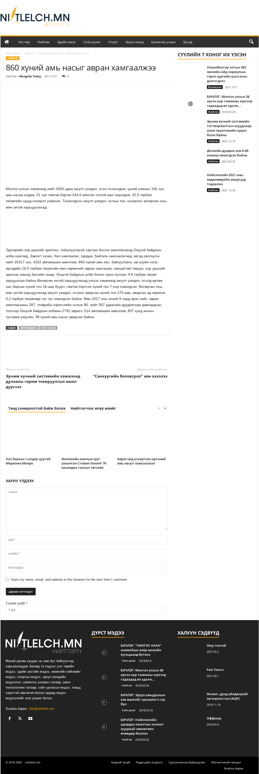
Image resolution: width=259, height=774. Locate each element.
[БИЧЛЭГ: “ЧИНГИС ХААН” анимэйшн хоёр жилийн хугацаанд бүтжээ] (104, 652)
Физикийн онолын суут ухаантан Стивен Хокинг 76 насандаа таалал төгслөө (83, 463)
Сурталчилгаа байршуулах (187, 762)
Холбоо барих (233, 768)
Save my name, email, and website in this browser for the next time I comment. (69, 579)
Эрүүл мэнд (134, 42)
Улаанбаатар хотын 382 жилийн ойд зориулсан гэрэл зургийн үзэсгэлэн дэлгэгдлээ (227, 74)
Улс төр (24, 42)
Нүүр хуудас (13, 53)
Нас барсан (48, 328)
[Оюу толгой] (190, 652)
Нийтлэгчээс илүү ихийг (93, 408)
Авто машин (28, 328)
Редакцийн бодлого (149, 762)
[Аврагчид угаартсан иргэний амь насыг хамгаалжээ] (142, 436)
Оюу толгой (216, 645)
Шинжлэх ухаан (163, 42)
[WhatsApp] (46, 90)
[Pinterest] (34, 90)
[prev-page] (159, 408)
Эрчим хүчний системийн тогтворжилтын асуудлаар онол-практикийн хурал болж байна (229, 128)
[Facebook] (11, 90)
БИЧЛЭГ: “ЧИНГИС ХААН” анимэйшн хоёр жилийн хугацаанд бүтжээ (141, 650)
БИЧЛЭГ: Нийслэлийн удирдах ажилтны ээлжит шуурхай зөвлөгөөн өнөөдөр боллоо (142, 726)
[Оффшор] (190, 725)
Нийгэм (43, 42)
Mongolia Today (30, 76)
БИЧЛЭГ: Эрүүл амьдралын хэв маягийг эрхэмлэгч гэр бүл (143, 699)
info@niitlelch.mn (41, 709)
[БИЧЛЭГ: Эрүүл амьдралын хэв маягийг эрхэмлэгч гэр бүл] (104, 702)
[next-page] (165, 408)
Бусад (187, 42)
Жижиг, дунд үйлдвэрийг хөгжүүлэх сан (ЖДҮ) (227, 696)
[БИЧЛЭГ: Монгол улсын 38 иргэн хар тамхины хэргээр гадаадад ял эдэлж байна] (190, 103)
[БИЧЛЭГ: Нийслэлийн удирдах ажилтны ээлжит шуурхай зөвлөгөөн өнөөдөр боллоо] (104, 726)
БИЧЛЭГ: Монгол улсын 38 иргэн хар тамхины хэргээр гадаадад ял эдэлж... (229, 101)
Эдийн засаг (66, 42)
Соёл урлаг (92, 42)
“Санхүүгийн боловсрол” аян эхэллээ (130, 376)
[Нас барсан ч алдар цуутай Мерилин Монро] (31, 436)
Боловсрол (215, 87)
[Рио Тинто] (190, 676)
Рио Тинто (215, 669)
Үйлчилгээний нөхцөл (226, 762)
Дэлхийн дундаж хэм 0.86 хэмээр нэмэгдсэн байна (227, 152)
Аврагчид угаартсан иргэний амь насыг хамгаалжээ (141, 461)
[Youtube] (31, 719)
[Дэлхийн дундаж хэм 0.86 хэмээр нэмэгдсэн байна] (190, 157)
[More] (57, 90)
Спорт (113, 42)
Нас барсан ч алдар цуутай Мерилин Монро (28, 461)
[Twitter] (22, 90)
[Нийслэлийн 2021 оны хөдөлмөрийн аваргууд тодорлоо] (190, 182)
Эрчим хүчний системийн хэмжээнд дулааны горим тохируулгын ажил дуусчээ (43, 381)
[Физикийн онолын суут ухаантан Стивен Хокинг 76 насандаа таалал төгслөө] (86, 436)
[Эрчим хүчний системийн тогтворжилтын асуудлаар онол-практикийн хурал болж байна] (190, 128)
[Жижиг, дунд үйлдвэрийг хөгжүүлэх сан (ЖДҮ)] (190, 701)
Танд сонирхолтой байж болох (37, 408)
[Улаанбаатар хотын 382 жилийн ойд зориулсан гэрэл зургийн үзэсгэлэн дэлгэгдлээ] (190, 74)
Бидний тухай (120, 762)
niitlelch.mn (32, 762)
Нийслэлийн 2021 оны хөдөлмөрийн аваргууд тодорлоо (226, 179)
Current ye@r (17, 603)
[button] (251, 42)
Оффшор (214, 718)
